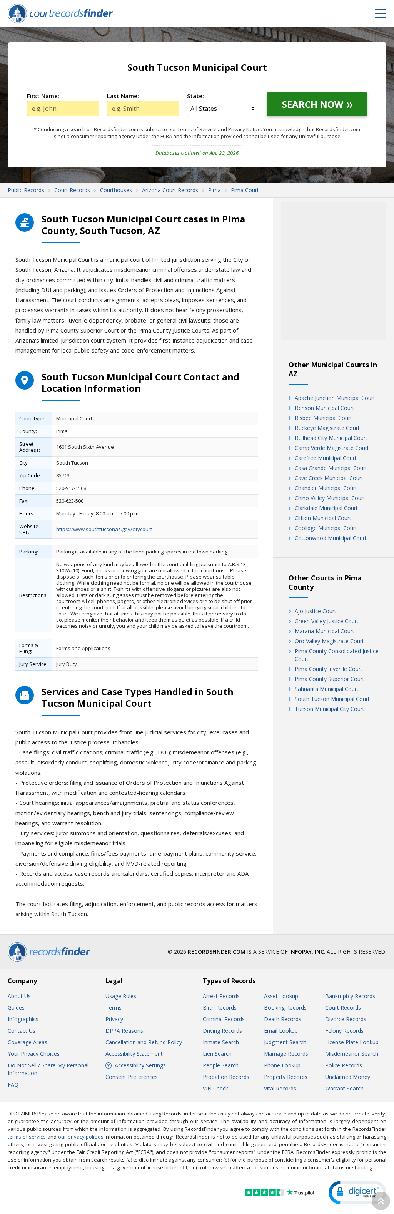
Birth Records (220, 1007)
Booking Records (285, 1007)
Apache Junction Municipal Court (335, 397)
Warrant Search (344, 1088)
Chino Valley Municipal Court (330, 498)
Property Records (285, 1076)
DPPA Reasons (124, 1030)
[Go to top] (381, 1201)
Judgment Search (285, 1042)
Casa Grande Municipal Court (331, 468)
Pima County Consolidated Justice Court (337, 654)
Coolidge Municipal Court (326, 528)
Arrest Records (221, 996)
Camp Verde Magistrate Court (332, 447)
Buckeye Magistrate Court (327, 427)
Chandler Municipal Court (326, 488)
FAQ (13, 1084)
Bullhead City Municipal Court (331, 437)
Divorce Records (345, 1019)
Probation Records (226, 1076)
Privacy (114, 1019)
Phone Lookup (282, 1065)
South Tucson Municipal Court (332, 698)
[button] (357, 1192)
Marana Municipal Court (324, 631)
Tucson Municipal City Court (329, 708)
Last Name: (123, 95)
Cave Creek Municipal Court (329, 478)
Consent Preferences (131, 1076)
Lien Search (217, 1053)
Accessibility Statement (134, 1053)
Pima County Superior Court (329, 678)
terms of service (27, 1136)
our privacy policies (81, 1136)
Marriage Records (286, 1053)
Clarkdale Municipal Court (326, 508)
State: (195, 95)
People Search (221, 1065)
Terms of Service (197, 129)
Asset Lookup (281, 996)
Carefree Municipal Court (326, 458)
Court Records (343, 1007)
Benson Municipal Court (324, 407)
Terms (113, 1007)
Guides (16, 1007)
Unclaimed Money (347, 1076)
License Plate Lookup (352, 1042)
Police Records (343, 1065)
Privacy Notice (244, 129)
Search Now (312, 104)
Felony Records (344, 1030)
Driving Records (222, 1030)
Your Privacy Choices (34, 1053)
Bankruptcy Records (350, 996)
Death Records (282, 1019)
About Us (19, 996)
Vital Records (280, 1088)
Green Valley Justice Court (327, 621)
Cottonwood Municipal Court (331, 538)
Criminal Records (224, 1019)
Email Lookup (281, 1030)
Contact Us (21, 1030)
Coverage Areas (27, 1042)
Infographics (23, 1019)
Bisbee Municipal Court (323, 417)
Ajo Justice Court (315, 611)
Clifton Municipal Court (323, 518)
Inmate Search (221, 1042)
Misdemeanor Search (351, 1053)
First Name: (43, 95)
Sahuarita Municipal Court (327, 688)
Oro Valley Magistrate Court (329, 641)
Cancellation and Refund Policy (143, 1042)
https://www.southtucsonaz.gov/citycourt (104, 529)
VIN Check (215, 1088)
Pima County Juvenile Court (328, 668)
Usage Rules (120, 996)
